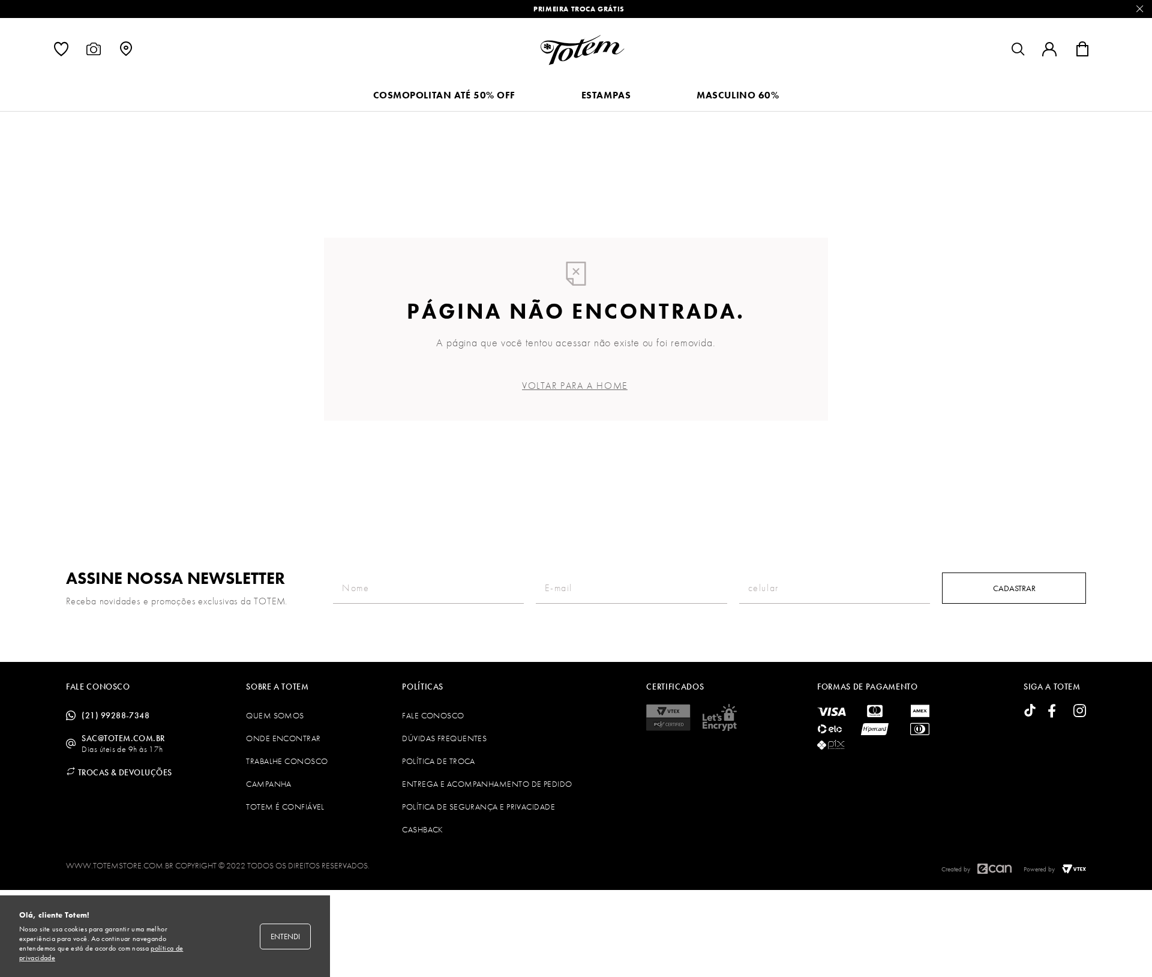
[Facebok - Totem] (1054, 711)
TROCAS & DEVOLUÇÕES (124, 772)
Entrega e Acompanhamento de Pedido (487, 783)
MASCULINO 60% (738, 95)
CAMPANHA (269, 783)
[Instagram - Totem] (1079, 711)
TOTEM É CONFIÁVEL (285, 806)
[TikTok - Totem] (1030, 711)
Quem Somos (275, 715)
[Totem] (582, 50)
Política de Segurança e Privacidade (478, 806)
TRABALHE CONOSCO (287, 761)
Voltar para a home (575, 385)
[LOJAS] (126, 52)
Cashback (422, 829)
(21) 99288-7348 (115, 715)
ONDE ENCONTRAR (283, 738)
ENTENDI (285, 936)
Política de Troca (438, 761)
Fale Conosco (433, 715)
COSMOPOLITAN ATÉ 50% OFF (444, 95)
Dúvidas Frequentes (444, 738)
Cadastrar (1014, 588)
